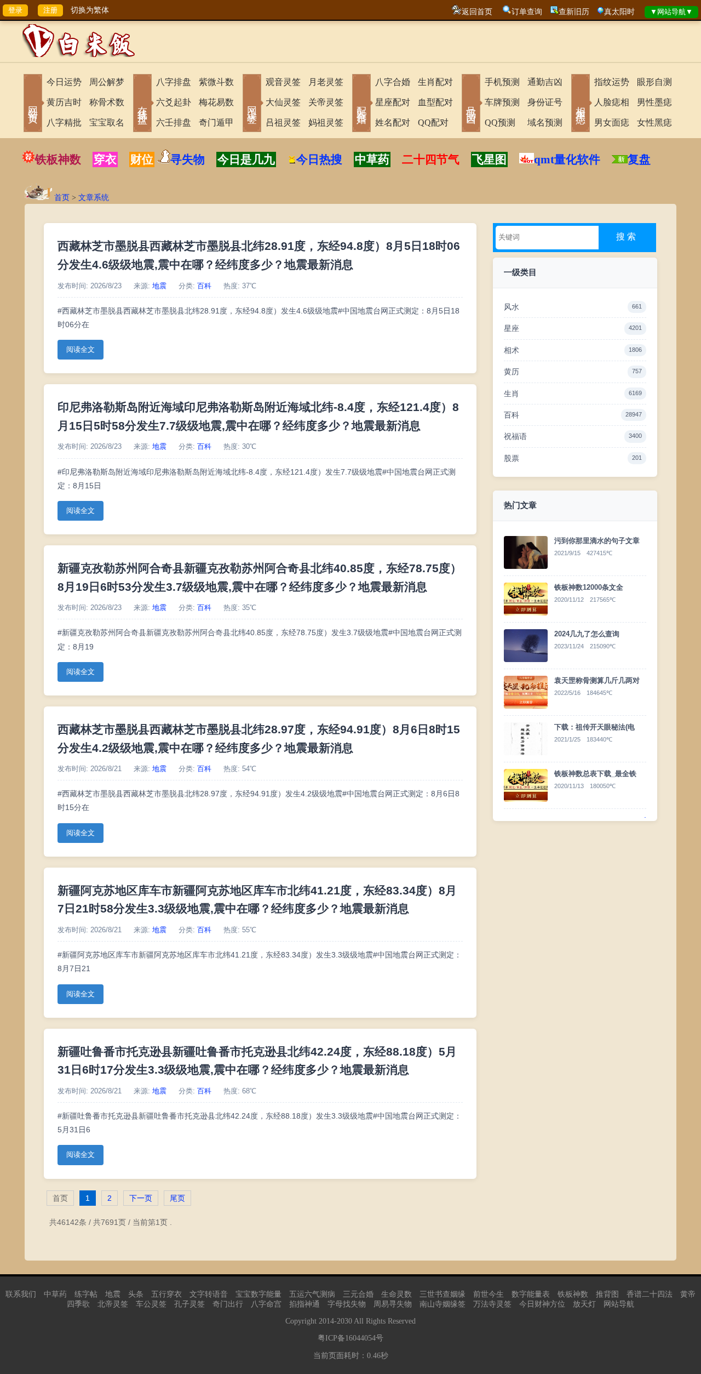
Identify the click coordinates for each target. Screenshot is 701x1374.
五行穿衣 (166, 1294)
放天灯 (584, 1304)
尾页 (177, 1198)
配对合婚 (361, 104)
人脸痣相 (611, 102)
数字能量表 (531, 1294)
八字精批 (64, 122)
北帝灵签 (112, 1304)
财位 (141, 159)
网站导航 (619, 1304)
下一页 (140, 1198)
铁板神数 (58, 159)
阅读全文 (80, 350)
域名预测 (544, 122)
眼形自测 (654, 82)
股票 (573, 458)
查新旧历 (574, 12)
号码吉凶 (471, 104)
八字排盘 (173, 82)
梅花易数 (216, 102)
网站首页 (32, 104)
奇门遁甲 (216, 122)
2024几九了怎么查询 (586, 634)
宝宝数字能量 (258, 1294)
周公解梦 (106, 82)
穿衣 (105, 159)
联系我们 (20, 1294)
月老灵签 (325, 82)
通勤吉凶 (544, 82)
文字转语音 (208, 1294)
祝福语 (573, 436)
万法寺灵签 (492, 1304)
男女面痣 (611, 122)
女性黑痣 (654, 122)
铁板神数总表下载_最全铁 (595, 773)
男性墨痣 (654, 102)
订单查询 (527, 12)
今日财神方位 (542, 1304)
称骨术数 (106, 102)
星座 (573, 328)
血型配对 (435, 102)
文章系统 (93, 197)
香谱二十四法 (650, 1294)
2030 (344, 1321)
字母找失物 (346, 1304)
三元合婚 (358, 1294)
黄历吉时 (64, 102)
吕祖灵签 (283, 122)
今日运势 (64, 82)
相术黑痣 (580, 104)
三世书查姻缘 (443, 1294)
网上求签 (251, 104)
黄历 (573, 371)
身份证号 (544, 102)
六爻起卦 (173, 102)
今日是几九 (246, 159)
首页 (62, 197)
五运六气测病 (312, 1294)
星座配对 (392, 102)
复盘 (639, 159)
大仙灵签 (283, 102)
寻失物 (187, 159)
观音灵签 (283, 82)
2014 (326, 1321)
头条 (135, 1294)
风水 (573, 307)
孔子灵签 (189, 1304)
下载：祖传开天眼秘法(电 (594, 727)
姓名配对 (392, 122)
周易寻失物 (393, 1304)
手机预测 (502, 82)
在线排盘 (142, 104)
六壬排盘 (173, 122)
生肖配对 (435, 82)
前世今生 (488, 1294)
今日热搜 (319, 159)
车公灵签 (151, 1304)
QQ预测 (500, 122)
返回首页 (477, 12)
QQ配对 (433, 122)
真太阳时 (619, 12)
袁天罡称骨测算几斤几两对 (597, 680)
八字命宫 (266, 1304)
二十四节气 (430, 159)
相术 (573, 350)
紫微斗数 (216, 82)
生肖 (573, 393)
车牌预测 (502, 102)
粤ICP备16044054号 (350, 1338)
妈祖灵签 (325, 122)
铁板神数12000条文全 (588, 587)
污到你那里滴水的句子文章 (597, 541)
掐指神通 (304, 1304)
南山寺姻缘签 (443, 1304)
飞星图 (489, 159)
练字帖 (85, 1294)
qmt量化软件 (567, 159)
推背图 (607, 1294)
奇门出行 (227, 1304)
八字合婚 (392, 82)
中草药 (372, 159)
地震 (159, 286)
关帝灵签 (325, 102)
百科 (204, 286)
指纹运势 (611, 82)
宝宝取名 (106, 122)
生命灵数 (396, 1294)
